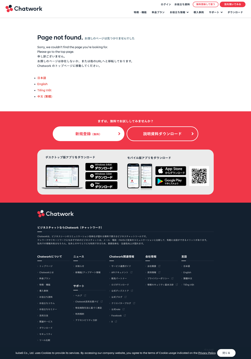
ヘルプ (78, 295)
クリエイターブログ (121, 303)
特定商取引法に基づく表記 (88, 308)
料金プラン (158, 12)
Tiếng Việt (44, 90)
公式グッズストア (120, 291)
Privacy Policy (207, 353)
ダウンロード (235, 12)
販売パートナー (119, 278)
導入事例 (198, 12)
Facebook (116, 315)
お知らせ (79, 266)
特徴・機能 (140, 12)
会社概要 (151, 266)
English (42, 83)
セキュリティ (45, 334)
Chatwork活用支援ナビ (86, 301)
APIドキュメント (119, 272)
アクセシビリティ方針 (86, 320)
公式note (115, 309)
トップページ (46, 266)
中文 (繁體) (44, 96)
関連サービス (46, 321)
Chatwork (24, 8)
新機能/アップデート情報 (88, 272)
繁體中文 (187, 278)
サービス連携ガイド (121, 266)
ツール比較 (44, 340)
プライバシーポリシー (158, 278)
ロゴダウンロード (120, 284)
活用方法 (43, 315)
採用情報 (151, 272)
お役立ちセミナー (48, 309)
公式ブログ (116, 297)
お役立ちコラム (47, 303)
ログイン (166, 4)
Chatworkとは (46, 272)
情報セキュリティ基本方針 (160, 284)
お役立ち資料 (182, 4)
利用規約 (79, 314)
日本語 (41, 77)
